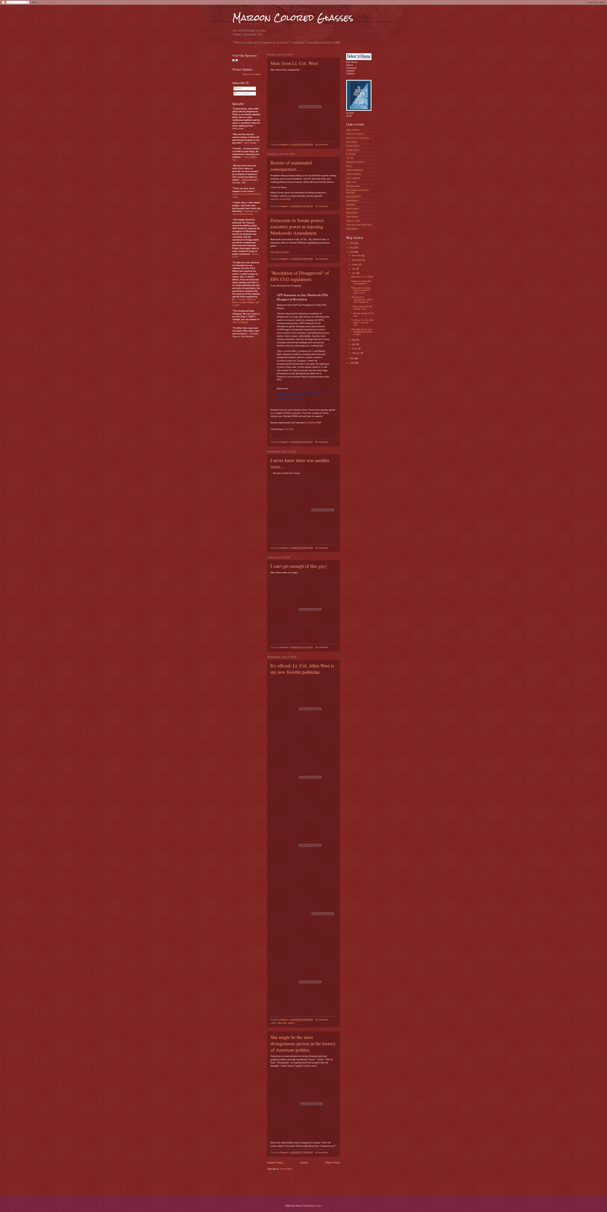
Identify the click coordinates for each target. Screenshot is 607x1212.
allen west (282, 1023)
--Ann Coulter (250, 143)
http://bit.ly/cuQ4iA (279, 252)
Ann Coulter (351, 142)
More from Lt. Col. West (294, 63)
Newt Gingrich (352, 208)
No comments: (322, 144)
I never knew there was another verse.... (361, 307)
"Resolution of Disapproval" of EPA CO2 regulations (299, 276)
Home (304, 1162)
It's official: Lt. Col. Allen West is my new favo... (362, 322)
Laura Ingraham (353, 178)
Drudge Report (352, 150)
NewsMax (350, 204)
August (355, 264)
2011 (352, 247)
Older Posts (332, 1162)
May (354, 340)
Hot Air (349, 166)
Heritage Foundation (355, 162)
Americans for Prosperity (357, 138)
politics (291, 1023)
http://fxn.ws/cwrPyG (280, 199)
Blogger (317, 1206)
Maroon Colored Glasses (292, 17)
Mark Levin (351, 182)
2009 (352, 358)
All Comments (242, 93)
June (354, 273)
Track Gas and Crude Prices (359, 225)
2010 (352, 252)
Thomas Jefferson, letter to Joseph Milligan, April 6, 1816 (245, 302)
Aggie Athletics (353, 130)
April (354, 344)
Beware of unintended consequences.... (291, 165)
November (357, 255)
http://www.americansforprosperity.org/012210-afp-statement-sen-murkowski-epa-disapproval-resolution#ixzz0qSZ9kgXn (302, 395)
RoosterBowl (352, 213)
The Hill (289, 429)
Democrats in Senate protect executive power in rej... (361, 290)
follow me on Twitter (252, 74)
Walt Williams (352, 229)
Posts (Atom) (286, 1169)
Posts (239, 88)
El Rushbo (351, 154)
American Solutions (355, 134)
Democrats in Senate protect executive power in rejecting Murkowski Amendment (297, 226)
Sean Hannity (352, 216)
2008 (352, 363)
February (356, 353)
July (354, 269)
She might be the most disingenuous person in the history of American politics (303, 1043)
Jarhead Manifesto (354, 170)
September (357, 260)
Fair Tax (350, 158)
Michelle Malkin (353, 186)
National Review (353, 196)
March (355, 348)
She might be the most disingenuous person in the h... (361, 331)
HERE (311, 422)
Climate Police (352, 146)
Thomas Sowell (353, 221)
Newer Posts (275, 1162)
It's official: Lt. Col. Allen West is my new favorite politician (302, 668)
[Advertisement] (324, 1182)
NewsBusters (352, 200)
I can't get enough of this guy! (298, 566)
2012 (352, 243)
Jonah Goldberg (353, 174)
